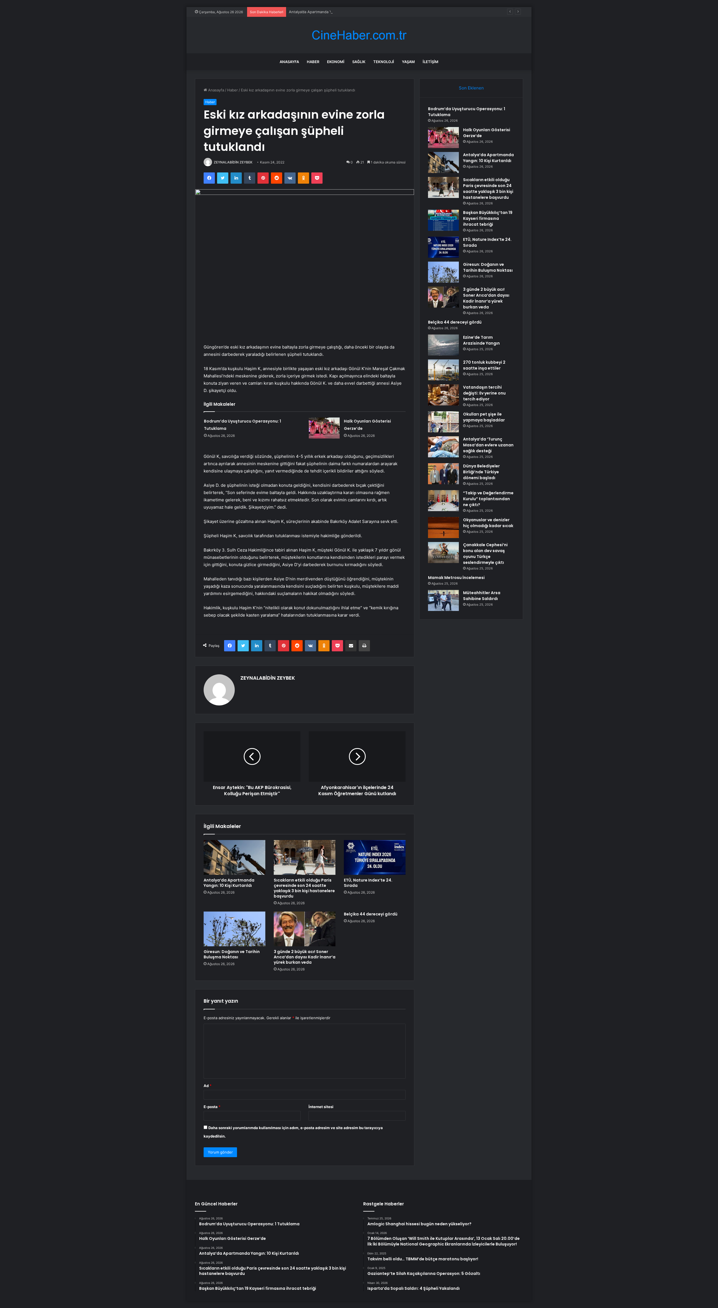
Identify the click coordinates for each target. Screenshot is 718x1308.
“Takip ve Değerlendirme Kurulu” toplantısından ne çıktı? (488, 498)
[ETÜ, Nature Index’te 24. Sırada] (375, 857)
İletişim (430, 61)
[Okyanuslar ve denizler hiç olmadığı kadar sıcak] (443, 527)
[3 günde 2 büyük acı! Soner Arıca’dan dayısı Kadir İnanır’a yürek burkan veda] (304, 929)
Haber (313, 61)
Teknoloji (383, 61)
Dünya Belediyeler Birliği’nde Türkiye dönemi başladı (481, 472)
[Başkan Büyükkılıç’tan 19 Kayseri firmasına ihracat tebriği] (443, 220)
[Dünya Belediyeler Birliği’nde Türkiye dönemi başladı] (443, 473)
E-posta (212, 1106)
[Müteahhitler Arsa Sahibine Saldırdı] (443, 600)
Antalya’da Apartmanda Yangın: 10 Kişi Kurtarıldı (330, 12)
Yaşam (408, 61)
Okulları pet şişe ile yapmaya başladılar (484, 417)
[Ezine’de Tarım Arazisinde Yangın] (443, 345)
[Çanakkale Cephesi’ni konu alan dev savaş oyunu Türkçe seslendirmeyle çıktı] (443, 552)
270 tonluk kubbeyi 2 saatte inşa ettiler (484, 365)
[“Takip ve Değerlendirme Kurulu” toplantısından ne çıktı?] (443, 500)
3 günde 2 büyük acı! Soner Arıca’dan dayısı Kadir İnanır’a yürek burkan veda (304, 957)
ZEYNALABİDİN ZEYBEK (233, 162)
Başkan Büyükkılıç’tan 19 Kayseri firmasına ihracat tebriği (487, 218)
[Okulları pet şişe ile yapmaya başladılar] (443, 421)
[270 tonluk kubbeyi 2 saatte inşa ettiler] (443, 369)
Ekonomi (335, 61)
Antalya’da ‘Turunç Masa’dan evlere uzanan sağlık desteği (488, 445)
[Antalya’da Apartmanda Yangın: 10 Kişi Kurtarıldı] (234, 857)
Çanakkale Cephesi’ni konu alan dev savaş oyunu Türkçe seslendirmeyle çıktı (485, 553)
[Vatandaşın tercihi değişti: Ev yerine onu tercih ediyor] (443, 394)
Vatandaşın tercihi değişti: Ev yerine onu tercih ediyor (484, 393)
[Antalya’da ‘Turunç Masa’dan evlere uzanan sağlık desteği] (443, 446)
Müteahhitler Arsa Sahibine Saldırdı (481, 595)
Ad (207, 1085)
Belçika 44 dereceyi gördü (370, 914)
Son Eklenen (471, 88)
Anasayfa (289, 61)
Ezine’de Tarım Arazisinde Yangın (481, 340)
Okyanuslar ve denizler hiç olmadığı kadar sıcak (488, 523)
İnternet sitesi (321, 1106)
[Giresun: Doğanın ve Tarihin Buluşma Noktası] (234, 929)
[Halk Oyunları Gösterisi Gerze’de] (324, 428)
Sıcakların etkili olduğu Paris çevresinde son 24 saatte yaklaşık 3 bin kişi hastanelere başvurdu (304, 888)
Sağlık (358, 61)
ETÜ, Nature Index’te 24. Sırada (368, 882)
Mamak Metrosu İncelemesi (456, 577)
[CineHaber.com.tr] (359, 35)
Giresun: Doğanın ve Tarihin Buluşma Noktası (232, 954)
